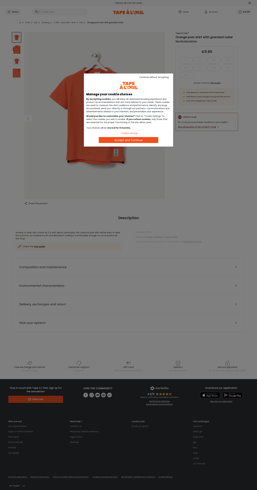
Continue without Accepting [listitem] (154, 77)
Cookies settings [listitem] (129, 133)
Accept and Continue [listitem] (128, 140)
